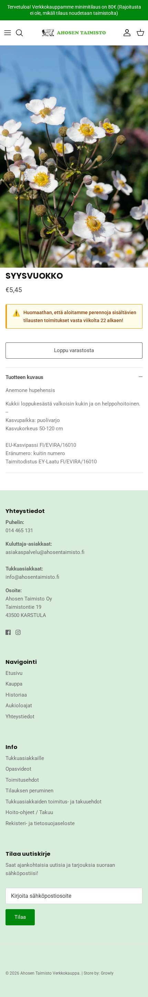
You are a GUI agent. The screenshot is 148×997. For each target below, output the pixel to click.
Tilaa (20, 917)
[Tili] (125, 32)
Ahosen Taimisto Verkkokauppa (50, 973)
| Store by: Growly (98, 973)
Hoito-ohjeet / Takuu (29, 812)
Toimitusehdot (22, 780)
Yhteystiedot (20, 716)
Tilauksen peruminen (29, 791)
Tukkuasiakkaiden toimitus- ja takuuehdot (54, 802)
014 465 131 (19, 530)
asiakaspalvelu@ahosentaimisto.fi (45, 552)
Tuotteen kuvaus (24, 377)
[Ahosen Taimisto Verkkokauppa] (74, 33)
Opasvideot (18, 769)
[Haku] (22, 32)
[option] (74, 156)
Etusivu (14, 673)
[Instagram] (18, 632)
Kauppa (14, 684)
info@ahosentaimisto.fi (32, 577)
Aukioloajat (19, 705)
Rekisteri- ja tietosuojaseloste (40, 823)
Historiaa (16, 695)
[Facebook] (8, 632)
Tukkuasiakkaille (25, 758)
